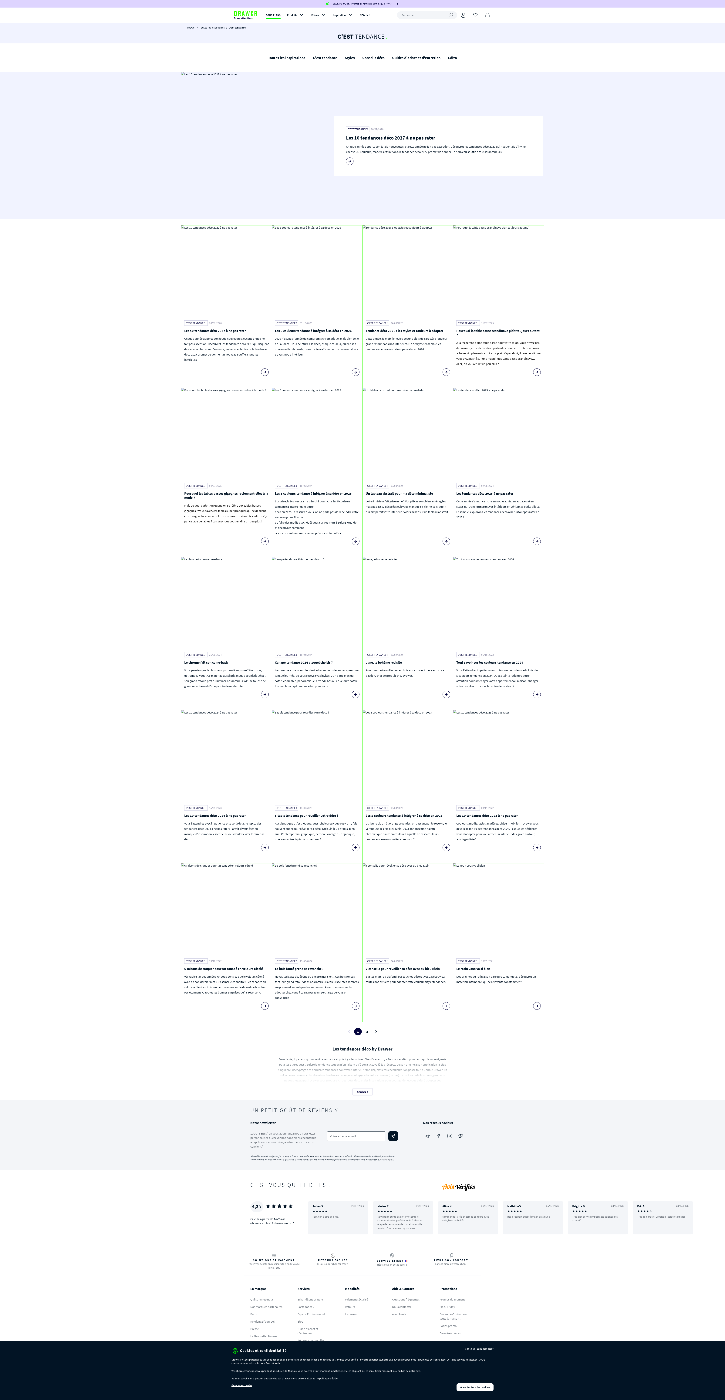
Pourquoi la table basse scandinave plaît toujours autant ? (498, 333)
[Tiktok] (428, 1136)
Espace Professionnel (311, 1314)
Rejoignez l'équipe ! (262, 1321)
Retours (350, 1307)
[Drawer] (245, 15)
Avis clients (399, 1314)
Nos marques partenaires (266, 1307)
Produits (292, 15)
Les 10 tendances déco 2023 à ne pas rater (487, 815)
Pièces (315, 15)
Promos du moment (452, 1299)
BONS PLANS (273, 15)
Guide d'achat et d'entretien (308, 1331)
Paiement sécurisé (356, 1299)
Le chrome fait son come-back (206, 662)
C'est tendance (325, 57)
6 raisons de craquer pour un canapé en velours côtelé (223, 969)
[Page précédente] (349, 1031)
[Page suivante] (376, 1031)
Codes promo (448, 1326)
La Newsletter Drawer (263, 1336)
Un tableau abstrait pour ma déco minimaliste (399, 493)
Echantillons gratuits (311, 1299)
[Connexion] (463, 15)
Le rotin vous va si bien (473, 969)
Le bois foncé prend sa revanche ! (299, 969)
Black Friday (447, 1307)
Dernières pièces (450, 1333)
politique (324, 1378)
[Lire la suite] (350, 161)
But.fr (254, 1314)
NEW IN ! (365, 15)
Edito (452, 57)
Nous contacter (401, 1307)
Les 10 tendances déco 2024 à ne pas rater (215, 815)
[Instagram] (449, 1136)
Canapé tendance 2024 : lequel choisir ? (304, 662)
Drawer (191, 27)
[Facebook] (438, 1136)
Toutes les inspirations (212, 27)
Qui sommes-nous (262, 1299)
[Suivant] (717, 1217)
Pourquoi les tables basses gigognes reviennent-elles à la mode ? (226, 495)
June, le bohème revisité (384, 662)
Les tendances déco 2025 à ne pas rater (484, 493)
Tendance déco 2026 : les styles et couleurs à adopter (404, 331)
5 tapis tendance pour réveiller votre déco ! (306, 815)
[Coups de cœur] (475, 15)
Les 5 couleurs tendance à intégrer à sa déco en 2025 (313, 493)
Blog (300, 1321)
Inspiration (339, 15)
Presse (254, 1329)
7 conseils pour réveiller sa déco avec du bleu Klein (403, 969)
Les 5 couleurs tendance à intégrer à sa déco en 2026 (313, 331)
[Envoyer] (393, 1136)
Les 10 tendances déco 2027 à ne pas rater (390, 138)
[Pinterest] (460, 1136)
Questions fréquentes (406, 1299)
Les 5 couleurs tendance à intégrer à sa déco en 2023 (404, 815)
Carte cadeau (306, 1307)
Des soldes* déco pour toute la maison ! (454, 1316)
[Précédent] (315, 1217)
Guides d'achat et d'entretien (416, 57)
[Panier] (487, 15)
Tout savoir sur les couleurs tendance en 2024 (489, 662)
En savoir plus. (387, 1159)
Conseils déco (373, 57)
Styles (350, 57)
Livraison (351, 1314)
